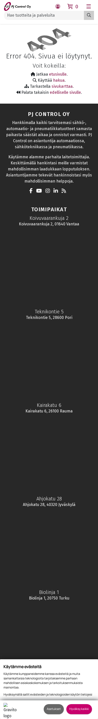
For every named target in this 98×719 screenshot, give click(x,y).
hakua (59, 80)
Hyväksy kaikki (79, 709)
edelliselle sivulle (65, 92)
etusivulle (58, 74)
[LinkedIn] (57, 191)
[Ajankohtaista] (65, 191)
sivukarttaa (62, 86)
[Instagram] (49, 191)
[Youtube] (40, 191)
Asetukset (54, 709)
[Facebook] (32, 191)
